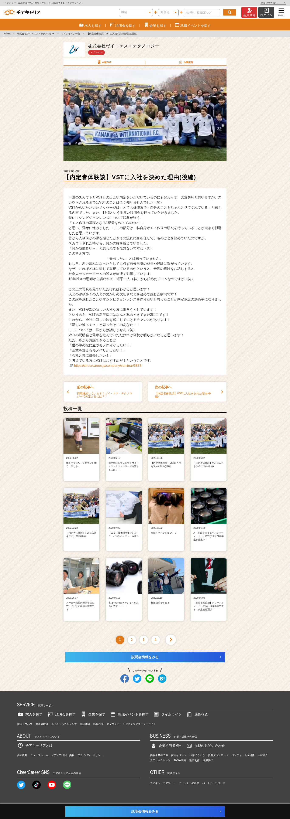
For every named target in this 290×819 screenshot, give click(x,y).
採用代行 (208, 760)
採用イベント (178, 755)
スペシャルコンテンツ (64, 724)
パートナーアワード (213, 783)
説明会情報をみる (145, 657)
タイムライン (171, 714)
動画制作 (194, 760)
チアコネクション (160, 760)
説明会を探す (65, 714)
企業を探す (96, 714)
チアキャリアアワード (163, 783)
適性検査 (201, 714)
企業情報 (188, 62)
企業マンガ (113, 724)
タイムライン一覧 (70, 33)
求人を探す (33, 714)
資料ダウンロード (218, 755)
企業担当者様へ (273, 2)
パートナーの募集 (189, 783)
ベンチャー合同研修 (243, 755)
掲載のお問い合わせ (209, 745)
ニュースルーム (39, 755)
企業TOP (106, 62)
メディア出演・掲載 (62, 755)
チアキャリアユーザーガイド (139, 724)
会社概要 (22, 755)
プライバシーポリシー (90, 755)
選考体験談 (41, 724)
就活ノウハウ (24, 724)
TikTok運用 (180, 760)
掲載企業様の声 (159, 755)
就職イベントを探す (133, 714)
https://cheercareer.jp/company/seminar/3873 (107, 365)
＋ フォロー (96, 52)
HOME (6, 33)
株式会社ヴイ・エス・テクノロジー (36, 33)
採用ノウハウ (197, 755)
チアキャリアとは (39, 745)
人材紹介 (263, 755)
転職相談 (98, 724)
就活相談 (85, 724)
